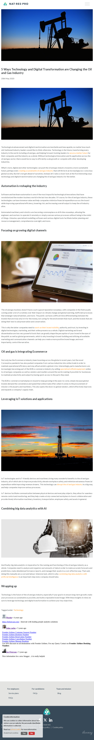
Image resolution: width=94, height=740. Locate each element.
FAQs (11, 698)
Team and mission (63, 689)
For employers (13, 689)
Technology (18, 610)
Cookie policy (58, 727)
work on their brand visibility (47, 327)
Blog (59, 693)
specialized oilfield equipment (72, 369)
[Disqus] (47, 644)
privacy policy (16, 729)
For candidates (38, 689)
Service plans (14, 693)
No (31, 733)
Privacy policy (44, 727)
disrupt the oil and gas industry (69, 484)
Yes (24, 733)
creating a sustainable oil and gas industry (35, 170)
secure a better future (78, 153)
